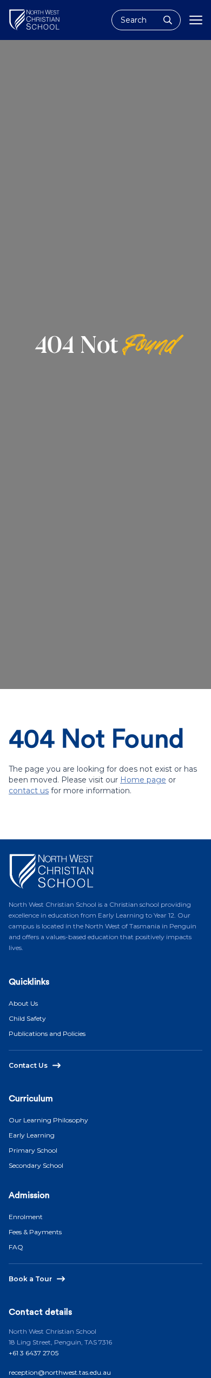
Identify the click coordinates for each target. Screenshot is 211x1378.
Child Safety (27, 1018)
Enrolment (26, 1217)
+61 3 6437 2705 (33, 1353)
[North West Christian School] (35, 20)
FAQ (16, 1247)
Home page (143, 780)
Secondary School (36, 1165)
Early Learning (32, 1135)
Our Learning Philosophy (48, 1120)
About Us (23, 1003)
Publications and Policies (47, 1033)
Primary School (33, 1150)
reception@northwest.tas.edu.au (60, 1372)
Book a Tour (30, 1279)
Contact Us (28, 1065)
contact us (29, 790)
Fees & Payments (35, 1232)
